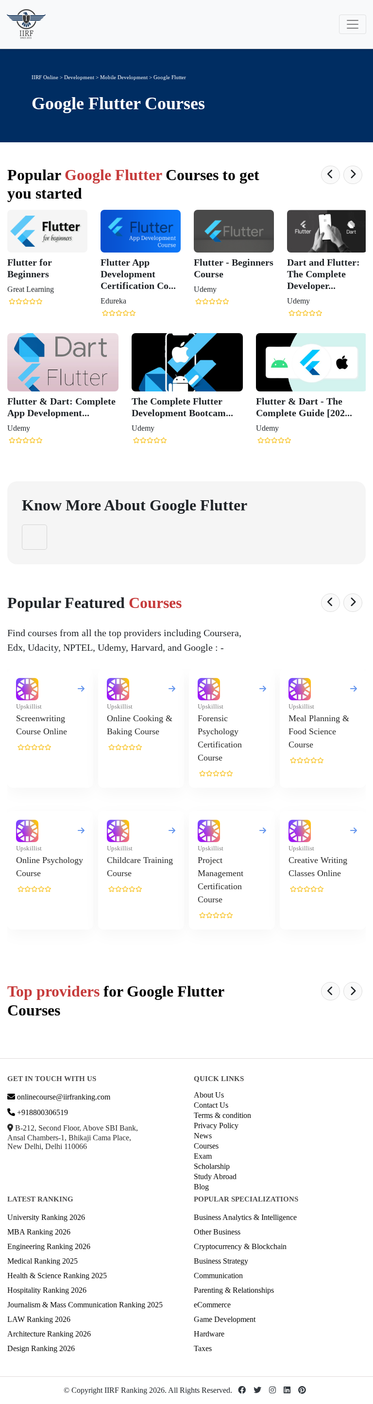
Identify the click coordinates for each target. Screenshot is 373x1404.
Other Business (217, 1232)
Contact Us (211, 1105)
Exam (203, 1156)
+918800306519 (41, 1112)
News (203, 1136)
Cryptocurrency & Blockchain (240, 1246)
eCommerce (212, 1305)
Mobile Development (124, 77)
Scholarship (212, 1166)
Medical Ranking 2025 (42, 1261)
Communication (218, 1275)
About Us (209, 1095)
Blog (201, 1187)
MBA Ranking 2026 (38, 1232)
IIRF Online (45, 77)
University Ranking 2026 (46, 1217)
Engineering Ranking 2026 (48, 1246)
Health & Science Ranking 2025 (57, 1275)
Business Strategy (221, 1261)
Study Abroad (215, 1176)
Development (79, 77)
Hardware (209, 1334)
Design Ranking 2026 (41, 1348)
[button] (330, 175)
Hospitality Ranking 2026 (46, 1290)
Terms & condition (222, 1115)
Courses (206, 1146)
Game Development (224, 1319)
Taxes (203, 1348)
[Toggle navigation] (352, 24)
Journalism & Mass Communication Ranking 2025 (85, 1305)
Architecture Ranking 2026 (49, 1334)
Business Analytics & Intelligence (245, 1217)
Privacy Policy (216, 1125)
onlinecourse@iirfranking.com (62, 1097)
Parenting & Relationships (234, 1290)
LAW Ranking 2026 (38, 1319)
